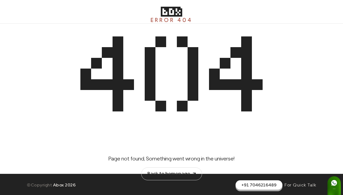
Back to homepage (168, 174)
